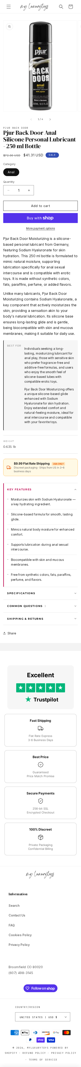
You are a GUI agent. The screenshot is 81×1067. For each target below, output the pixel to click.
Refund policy (34, 1052)
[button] (8, 6)
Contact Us (17, 915)
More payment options (40, 228)
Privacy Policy (19, 945)
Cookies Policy (20, 935)
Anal (11, 172)
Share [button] (12, 633)
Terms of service (43, 1059)
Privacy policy (63, 1052)
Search (14, 905)
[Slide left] (31, 119)
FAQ (12, 925)
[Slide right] (50, 119)
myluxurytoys (38, 1047)
